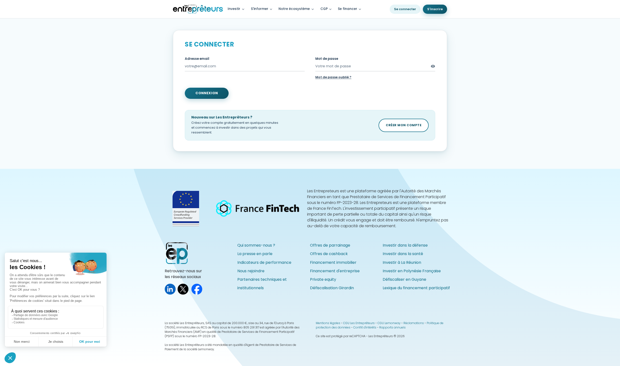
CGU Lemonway (389, 323)
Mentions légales (328, 323)
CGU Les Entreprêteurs (359, 323)
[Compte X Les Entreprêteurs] (184, 293)
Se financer (350, 9)
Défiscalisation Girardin (332, 288)
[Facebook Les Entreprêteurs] (197, 293)
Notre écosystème (294, 9)
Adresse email (197, 58)
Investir (234, 9)
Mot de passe (326, 58)
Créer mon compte (403, 125)
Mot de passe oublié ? (333, 77)
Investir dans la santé (403, 254)
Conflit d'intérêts (364, 327)
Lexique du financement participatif (416, 288)
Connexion (206, 93)
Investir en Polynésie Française (412, 271)
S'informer (262, 9)
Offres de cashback (329, 254)
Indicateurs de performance (264, 262)
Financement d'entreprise (335, 271)
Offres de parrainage (330, 245)
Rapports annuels (392, 327)
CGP (326, 9)
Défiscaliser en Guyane (404, 279)
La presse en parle (254, 254)
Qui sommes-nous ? (256, 245)
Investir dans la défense (405, 245)
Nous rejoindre (250, 271)
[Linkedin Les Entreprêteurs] (171, 293)
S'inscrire (435, 9)
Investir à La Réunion (402, 262)
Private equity (323, 279)
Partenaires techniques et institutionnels (262, 284)
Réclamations (413, 323)
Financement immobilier (333, 262)
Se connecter (405, 9)
